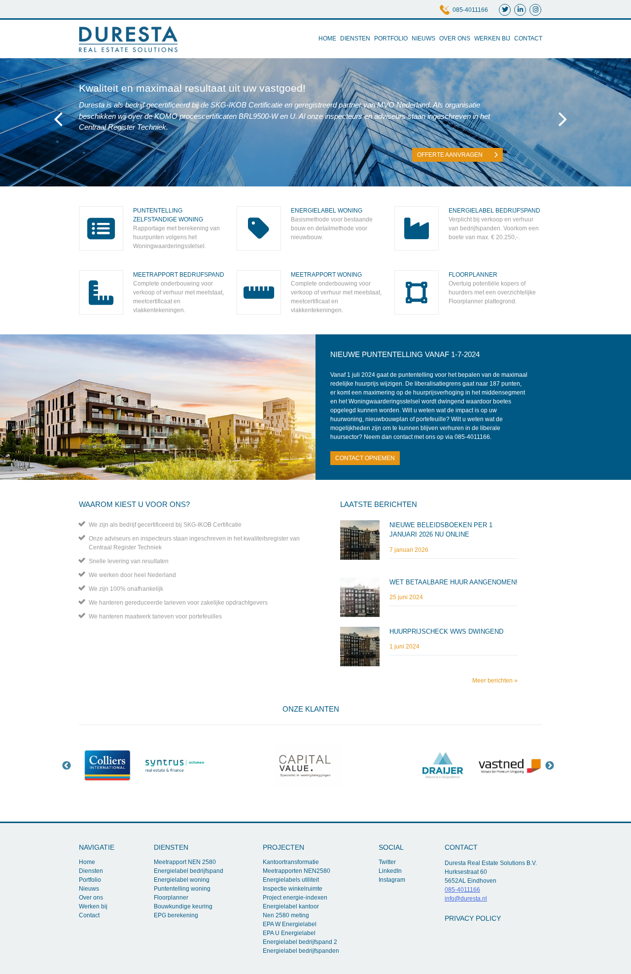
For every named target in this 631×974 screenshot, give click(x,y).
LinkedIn (390, 870)
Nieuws (423, 38)
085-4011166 (470, 9)
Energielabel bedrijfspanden (301, 950)
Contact (528, 38)
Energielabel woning (182, 879)
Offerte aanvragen (450, 154)
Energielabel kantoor (291, 906)
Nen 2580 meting (286, 915)
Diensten (355, 38)
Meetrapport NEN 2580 (185, 862)
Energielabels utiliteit (291, 879)
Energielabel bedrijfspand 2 (300, 941)
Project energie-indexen (295, 897)
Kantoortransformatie (291, 862)
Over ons (454, 38)
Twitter (387, 862)
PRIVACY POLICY (473, 918)
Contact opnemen (365, 458)
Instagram (392, 879)
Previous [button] (66, 766)
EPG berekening (176, 915)
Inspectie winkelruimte (292, 888)
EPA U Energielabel (289, 933)
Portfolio (391, 38)
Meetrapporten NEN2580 (296, 870)
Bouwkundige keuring (183, 906)
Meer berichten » (495, 680)
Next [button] (550, 766)
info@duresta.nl (466, 898)
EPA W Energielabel (289, 924)
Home (327, 38)
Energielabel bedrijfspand (188, 870)
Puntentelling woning (182, 888)
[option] (107, 766)
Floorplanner (171, 897)
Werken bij (492, 38)
